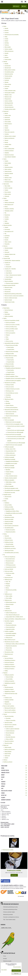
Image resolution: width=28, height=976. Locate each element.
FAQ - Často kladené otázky (9, 919)
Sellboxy (5, 759)
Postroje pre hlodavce (9, 668)
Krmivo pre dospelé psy (10, 556)
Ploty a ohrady (8, 84)
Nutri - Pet (8, 581)
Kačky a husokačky (9, 316)
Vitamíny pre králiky (9, 519)
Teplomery (7, 130)
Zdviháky (7, 43)
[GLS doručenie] (20, 892)
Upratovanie (7, 119)
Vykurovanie (6, 183)
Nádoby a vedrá (8, 177)
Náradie (6, 28)
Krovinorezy (7, 229)
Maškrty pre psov (8, 579)
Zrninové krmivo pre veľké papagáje (15, 432)
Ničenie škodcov (8, 123)
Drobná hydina (10, 347)
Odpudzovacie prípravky (11, 645)
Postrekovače (7, 78)
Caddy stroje (8, 271)
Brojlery (6, 312)
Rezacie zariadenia (9, 281)
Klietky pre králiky (9, 523)
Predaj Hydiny (6, 308)
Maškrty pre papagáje (9, 465)
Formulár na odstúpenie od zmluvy (11, 917)
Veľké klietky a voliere (11, 482)
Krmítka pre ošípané (9, 689)
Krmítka (6, 498)
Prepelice (5, 672)
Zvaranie (6, 32)
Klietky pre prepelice (9, 674)
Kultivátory (7, 235)
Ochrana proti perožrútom (11, 407)
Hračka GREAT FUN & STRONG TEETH (14, 616)
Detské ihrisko (8, 753)
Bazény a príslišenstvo (9, 138)
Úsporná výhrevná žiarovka (12, 415)
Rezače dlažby (8, 163)
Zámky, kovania (8, 171)
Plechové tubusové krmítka (12, 351)
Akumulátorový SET (9, 204)
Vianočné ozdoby (8, 722)
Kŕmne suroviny (9, 341)
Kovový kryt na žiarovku (11, 411)
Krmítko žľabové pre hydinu (11, 355)
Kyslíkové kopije (8, 300)
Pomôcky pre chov (10, 391)
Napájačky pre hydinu (9, 366)
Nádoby (6, 125)
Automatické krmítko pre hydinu (12, 343)
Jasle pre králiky (8, 505)
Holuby (5, 534)
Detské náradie (8, 747)
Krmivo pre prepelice (10, 332)
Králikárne (7, 502)
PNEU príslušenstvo (9, 51)
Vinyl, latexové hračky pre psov (13, 614)
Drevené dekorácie (10, 733)
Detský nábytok (8, 751)
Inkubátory (8, 395)
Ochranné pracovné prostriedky (11, 34)
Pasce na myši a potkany (8, 706)
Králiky (4, 500)
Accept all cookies (16, 970)
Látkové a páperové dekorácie (12, 728)
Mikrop (7, 401)
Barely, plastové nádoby (10, 69)
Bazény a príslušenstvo (10, 749)
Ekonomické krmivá (10, 558)
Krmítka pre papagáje (9, 457)
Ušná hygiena (9, 623)
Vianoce (6, 140)
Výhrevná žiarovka (10, 413)
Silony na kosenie (8, 105)
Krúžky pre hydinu (10, 384)
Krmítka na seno (8, 697)
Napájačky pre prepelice (10, 683)
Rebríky (6, 113)
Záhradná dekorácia (9, 107)
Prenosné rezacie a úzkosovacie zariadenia (14, 295)
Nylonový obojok (9, 604)
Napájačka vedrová (10, 374)
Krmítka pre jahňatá (9, 699)
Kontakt (5, 958)
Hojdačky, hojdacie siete (10, 254)
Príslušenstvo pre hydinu (10, 382)
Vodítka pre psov (8, 594)
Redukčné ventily (8, 287)
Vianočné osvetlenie (9, 741)
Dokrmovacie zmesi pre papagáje (13, 422)
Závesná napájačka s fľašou (12, 376)
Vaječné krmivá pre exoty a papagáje (14, 444)
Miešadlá (7, 175)
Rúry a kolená (8, 192)
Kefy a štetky (7, 186)
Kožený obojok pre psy (11, 602)
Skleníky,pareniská (9, 103)
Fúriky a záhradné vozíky (10, 90)
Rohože (6, 142)
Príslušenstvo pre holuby (10, 548)
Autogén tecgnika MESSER (9, 285)
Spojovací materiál (9, 173)
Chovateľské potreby (9, 72)
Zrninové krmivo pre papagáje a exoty (14, 424)
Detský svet (5, 745)
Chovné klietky (9, 679)
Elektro (5, 198)
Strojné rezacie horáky (9, 302)
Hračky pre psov (8, 610)
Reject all (16, 973)
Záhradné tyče (8, 67)
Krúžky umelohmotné (10, 455)
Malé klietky (8, 484)
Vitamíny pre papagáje (9, 467)
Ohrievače (7, 196)
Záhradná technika (7, 225)
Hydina (4, 318)
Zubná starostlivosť (10, 627)
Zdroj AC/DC (8, 266)
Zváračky (7, 217)
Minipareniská (8, 98)
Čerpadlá (7, 237)
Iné (6, 592)
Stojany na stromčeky (10, 720)
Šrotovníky (8, 397)
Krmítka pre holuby (9, 542)
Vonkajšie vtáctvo (7, 494)
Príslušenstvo (8, 291)
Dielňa (4, 26)
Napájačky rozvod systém (11, 463)
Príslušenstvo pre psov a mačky (11, 641)
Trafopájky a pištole (9, 210)
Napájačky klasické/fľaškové (12, 461)
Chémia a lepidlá (8, 49)
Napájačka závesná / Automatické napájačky (15, 378)
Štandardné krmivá (10, 560)
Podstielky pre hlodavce (10, 660)
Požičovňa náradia (7, 961)
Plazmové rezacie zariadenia (12, 283)
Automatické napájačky (11, 633)
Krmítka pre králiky (9, 507)
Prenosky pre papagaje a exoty (11, 488)
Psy (4, 554)
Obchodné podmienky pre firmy (10, 909)
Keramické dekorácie (10, 737)
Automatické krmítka (10, 635)
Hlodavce (5, 656)
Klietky (6, 670)
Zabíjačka (7, 152)
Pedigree (8, 583)
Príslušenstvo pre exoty (10, 492)
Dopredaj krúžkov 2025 (11, 451)
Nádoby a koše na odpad (10, 136)
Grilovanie (7, 86)
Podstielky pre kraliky (9, 517)
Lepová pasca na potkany (10, 712)
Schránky (7, 134)
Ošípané (8, 335)
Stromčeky (8, 718)
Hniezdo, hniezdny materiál (11, 478)
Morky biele (7, 314)
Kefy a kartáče (8, 47)
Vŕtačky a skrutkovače (9, 202)
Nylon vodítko (9, 596)
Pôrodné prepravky (9, 687)
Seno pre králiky (8, 515)
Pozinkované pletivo (10, 529)
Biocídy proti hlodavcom (10, 708)
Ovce (4, 695)
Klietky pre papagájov (9, 480)
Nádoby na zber (8, 96)
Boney (7, 587)
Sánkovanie (7, 755)
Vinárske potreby (8, 76)
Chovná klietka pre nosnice (12, 393)
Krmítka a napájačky (9, 631)
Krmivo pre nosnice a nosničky (12, 324)
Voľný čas (5, 246)
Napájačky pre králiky (9, 509)
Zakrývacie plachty (9, 74)
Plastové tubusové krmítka (12, 345)
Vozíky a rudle (8, 115)
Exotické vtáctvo (7, 417)
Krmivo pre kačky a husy (11, 326)
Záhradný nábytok (9, 248)
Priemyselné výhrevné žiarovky (11, 409)
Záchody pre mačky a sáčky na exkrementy (15, 643)
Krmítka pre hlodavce (9, 664)
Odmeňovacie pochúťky (11, 589)
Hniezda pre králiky (9, 521)
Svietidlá (7, 219)
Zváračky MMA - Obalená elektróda (12, 260)
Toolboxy (7, 45)
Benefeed (8, 403)
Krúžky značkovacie (10, 453)
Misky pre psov (9, 637)
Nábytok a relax (8, 94)
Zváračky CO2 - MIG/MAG (10, 268)
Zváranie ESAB (6, 258)
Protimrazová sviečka (8, 850)
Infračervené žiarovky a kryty (11, 693)
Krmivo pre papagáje (9, 420)
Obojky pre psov (8, 600)
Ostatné (6, 40)
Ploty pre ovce (8, 703)
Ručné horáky (8, 289)
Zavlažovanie (8, 65)
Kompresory (7, 215)
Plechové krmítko (10, 364)
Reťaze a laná (8, 179)
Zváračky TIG (7, 262)
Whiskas (9, 575)
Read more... (14, 875)
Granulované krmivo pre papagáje (13, 434)
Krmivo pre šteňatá (9, 569)
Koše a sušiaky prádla (9, 148)
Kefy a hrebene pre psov (10, 639)
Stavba (4, 159)
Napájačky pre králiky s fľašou (12, 511)
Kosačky (6, 239)
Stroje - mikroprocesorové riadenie (13, 275)
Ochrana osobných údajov (9, 912)
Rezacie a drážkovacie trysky (11, 297)
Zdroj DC (8, 264)
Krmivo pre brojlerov (10, 322)
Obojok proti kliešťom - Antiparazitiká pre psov (15, 619)
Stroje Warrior (9, 273)
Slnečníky (7, 256)
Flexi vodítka (9, 598)
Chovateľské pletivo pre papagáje (12, 490)
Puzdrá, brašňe (8, 59)
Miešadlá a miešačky (9, 208)
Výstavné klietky (9, 677)
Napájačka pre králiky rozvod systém (14, 513)
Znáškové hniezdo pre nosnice (12, 388)
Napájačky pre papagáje (10, 459)
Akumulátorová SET (9, 231)
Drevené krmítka (9, 544)
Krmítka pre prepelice (9, 681)
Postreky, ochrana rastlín (10, 109)
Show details (4, 969)
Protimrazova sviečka (14, 870)
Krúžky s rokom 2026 (10, 449)
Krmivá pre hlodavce (9, 662)
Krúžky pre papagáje (9, 446)
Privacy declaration (17, 967)
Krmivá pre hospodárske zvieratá (12, 320)
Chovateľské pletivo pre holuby (12, 552)
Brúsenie (6, 30)
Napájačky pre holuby (9, 546)
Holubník (7, 536)
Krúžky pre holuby (9, 540)
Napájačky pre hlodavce (10, 666)
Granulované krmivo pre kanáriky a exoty (16, 436)
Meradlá (6, 53)
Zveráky (6, 38)
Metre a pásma (8, 169)
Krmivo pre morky (10, 330)
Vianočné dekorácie (9, 726)
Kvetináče (7, 80)
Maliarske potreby (9, 167)
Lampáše (7, 146)
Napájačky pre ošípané (10, 691)
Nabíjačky (7, 223)
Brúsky (6, 206)
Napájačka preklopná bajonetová (13, 368)
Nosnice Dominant (9, 310)
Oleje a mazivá (8, 241)
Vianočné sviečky (8, 743)
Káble (6, 221)
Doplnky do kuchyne (9, 154)
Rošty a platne (8, 194)
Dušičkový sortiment (9, 150)
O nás (4, 956)
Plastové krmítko (9, 357)
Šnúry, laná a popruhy (9, 132)
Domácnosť (5, 111)
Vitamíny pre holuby (9, 550)
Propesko (8, 585)
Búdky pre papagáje (9, 486)
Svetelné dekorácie (10, 730)
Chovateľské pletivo (9, 527)
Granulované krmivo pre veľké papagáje (16, 442)
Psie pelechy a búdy (9, 652)
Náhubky (8, 608)
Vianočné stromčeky (9, 716)
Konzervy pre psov (9, 577)
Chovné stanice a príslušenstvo (11, 525)
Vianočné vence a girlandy (10, 724)
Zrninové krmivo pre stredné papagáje (15, 430)
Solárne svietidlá (8, 101)
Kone (7, 337)
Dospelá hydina (10, 349)
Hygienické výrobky (10, 629)
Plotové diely (9, 648)
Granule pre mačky (10, 573)
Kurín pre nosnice (10, 386)
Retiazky (8, 606)
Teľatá (7, 339)
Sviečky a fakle (8, 144)
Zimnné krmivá (8, 496)
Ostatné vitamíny (9, 405)
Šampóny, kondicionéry (11, 625)
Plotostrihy (7, 244)
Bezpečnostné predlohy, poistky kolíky (13, 293)
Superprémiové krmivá (11, 567)
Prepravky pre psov (9, 654)
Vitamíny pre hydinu (9, 399)
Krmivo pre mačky (9, 571)
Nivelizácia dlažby (9, 181)
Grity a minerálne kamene (11, 476)
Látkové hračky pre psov (11, 612)
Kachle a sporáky (8, 188)
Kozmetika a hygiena (9, 621)
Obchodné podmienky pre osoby (10, 907)
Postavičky (8, 735)
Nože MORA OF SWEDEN (10, 157)
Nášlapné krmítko (10, 353)
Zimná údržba (8, 121)
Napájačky (7, 701)
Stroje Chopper (9, 277)
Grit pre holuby (8, 538)
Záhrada (5, 61)
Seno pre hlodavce (9, 658)
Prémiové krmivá (9, 563)
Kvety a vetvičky (9, 739)
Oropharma (8, 473)
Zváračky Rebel (8, 279)
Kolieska (6, 57)
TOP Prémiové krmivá (10, 565)
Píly (5, 212)
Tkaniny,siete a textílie (10, 92)
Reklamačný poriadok (8, 914)
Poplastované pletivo (10, 531)
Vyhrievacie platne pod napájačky (13, 380)
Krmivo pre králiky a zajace (12, 328)
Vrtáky (6, 36)
